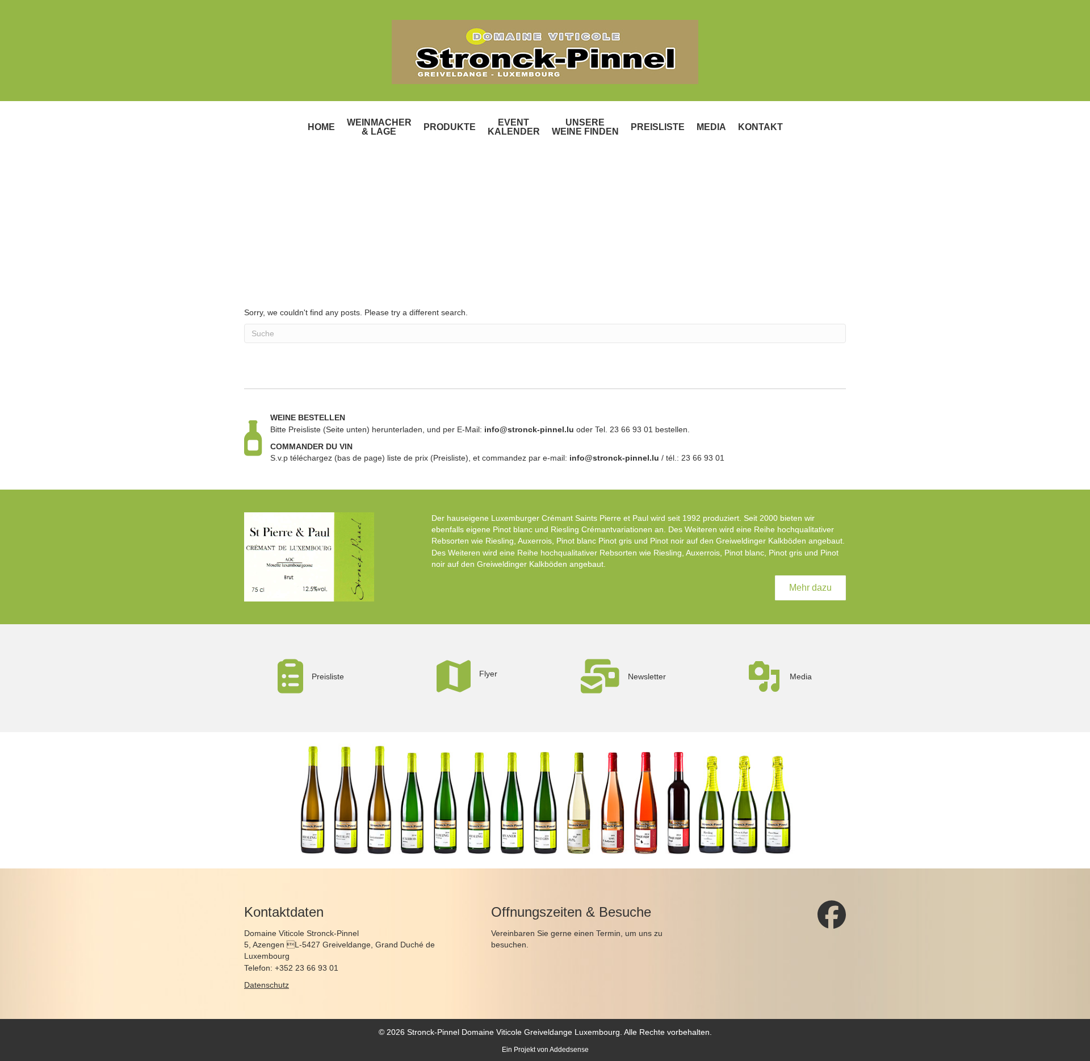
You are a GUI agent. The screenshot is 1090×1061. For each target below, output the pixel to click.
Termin (608, 933)
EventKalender (514, 127)
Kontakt (760, 127)
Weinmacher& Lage (379, 127)
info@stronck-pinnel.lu (529, 429)
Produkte (450, 127)
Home (321, 127)
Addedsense (569, 1050)
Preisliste (658, 127)
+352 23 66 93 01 (306, 967)
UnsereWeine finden (585, 127)
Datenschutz (266, 984)
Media (711, 127)
